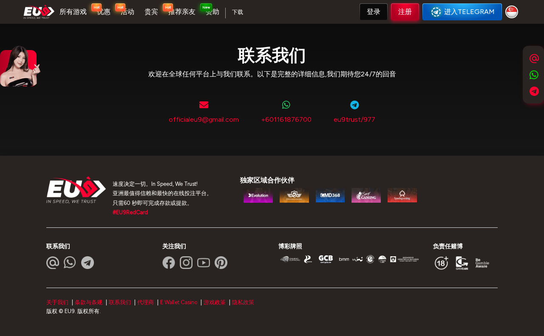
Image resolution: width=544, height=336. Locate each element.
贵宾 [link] (151, 12)
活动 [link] (127, 12)
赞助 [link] (212, 12)
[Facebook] (168, 262)
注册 (405, 12)
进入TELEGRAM (469, 12)
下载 (237, 12)
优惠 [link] (103, 12)
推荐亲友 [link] (182, 12)
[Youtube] (203, 262)
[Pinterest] (221, 262)
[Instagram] (186, 262)
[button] (374, 11)
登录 (373, 12)
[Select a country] (513, 12)
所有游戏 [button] (73, 12)
